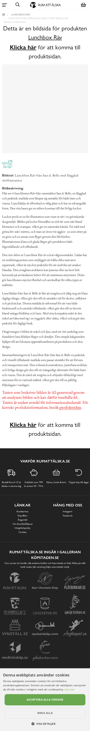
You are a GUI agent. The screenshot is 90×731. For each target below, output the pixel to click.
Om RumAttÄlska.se (23, 523)
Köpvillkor (22, 515)
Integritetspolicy (22, 527)
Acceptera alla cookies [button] (45, 699)
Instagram (67, 511)
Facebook (67, 515)
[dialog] (45, 699)
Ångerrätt (22, 519)
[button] (45, 723)
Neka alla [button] (45, 713)
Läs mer (70, 689)
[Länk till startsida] (3, 14)
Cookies (22, 532)
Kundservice (22, 511)
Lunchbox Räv (45, 37)
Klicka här (23, 47)
